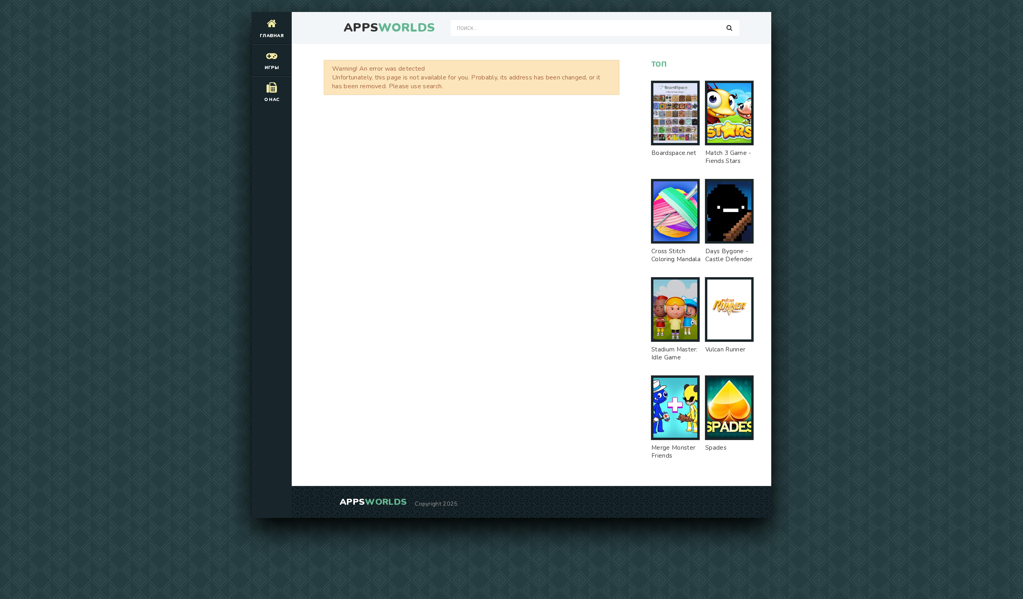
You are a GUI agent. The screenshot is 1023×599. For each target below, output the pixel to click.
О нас (272, 100)
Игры (272, 68)
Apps (389, 28)
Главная (272, 36)
